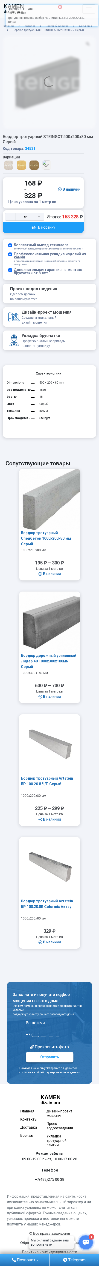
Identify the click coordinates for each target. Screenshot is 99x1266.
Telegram (76, 1259)
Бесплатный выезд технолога (48, 246)
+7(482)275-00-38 (49, 1179)
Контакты (28, 1119)
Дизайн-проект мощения (59, 1113)
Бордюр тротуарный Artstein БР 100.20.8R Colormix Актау (47, 904)
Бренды (27, 1135)
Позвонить (27, 1259)
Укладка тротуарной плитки (57, 1140)
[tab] (49, 373)
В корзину (46, 227)
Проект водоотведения (60, 1125)
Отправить (49, 1057)
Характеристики (48, 373)
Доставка (28, 1127)
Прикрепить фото (51, 1046)
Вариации (11, 157)
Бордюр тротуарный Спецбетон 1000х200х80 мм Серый (46, 538)
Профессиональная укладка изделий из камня (50, 259)
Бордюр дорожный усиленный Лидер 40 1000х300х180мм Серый (48, 661)
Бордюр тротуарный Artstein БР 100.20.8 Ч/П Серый (47, 781)
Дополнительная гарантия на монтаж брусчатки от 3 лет (48, 271)
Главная (27, 1111)
